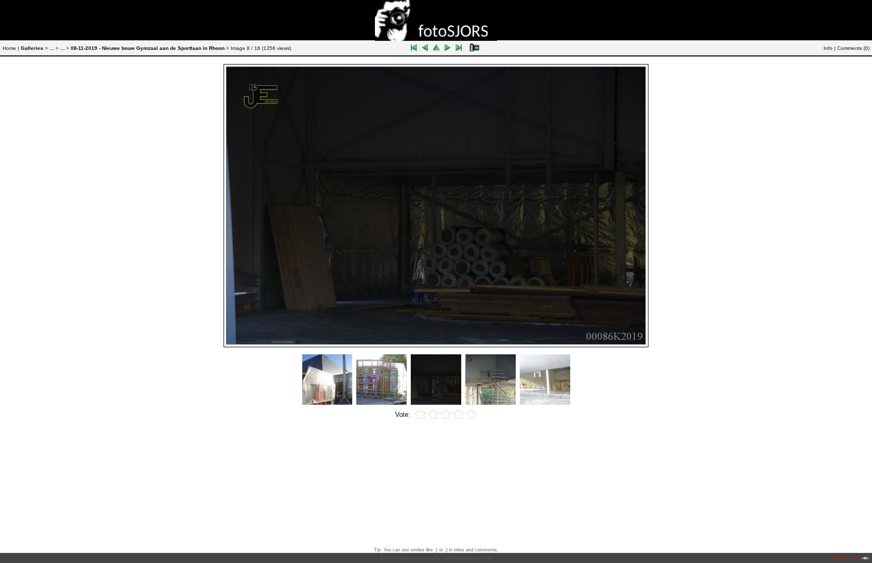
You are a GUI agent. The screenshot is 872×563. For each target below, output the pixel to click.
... (51, 48)
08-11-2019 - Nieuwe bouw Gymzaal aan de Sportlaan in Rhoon (148, 48)
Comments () (853, 48)
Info (828, 48)
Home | (11, 48)
